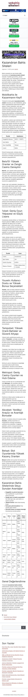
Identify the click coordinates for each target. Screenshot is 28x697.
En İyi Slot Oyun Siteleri (10, 617)
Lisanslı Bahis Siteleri (9, 619)
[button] (25, 15)
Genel (5, 615)
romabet (14, 691)
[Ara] (23, 627)
